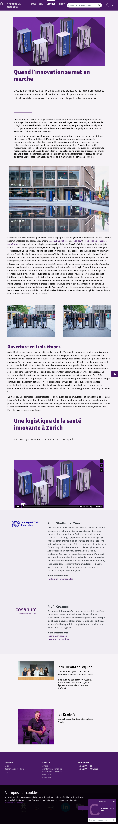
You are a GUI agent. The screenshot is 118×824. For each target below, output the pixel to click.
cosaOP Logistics (58, 241)
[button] (114, 374)
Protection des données (51, 772)
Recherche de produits (14, 769)
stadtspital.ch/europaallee (60, 579)
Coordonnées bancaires (51, 769)
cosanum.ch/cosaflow (58, 639)
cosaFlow (77, 241)
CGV (43, 781)
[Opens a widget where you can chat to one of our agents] (102, 810)
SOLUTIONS (37, 4)
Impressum (46, 775)
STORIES (51, 4)
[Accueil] (1, 3)
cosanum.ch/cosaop (57, 636)
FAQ (6, 772)
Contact (45, 766)
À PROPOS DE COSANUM (14, 5)
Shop (62, 4)
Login (7, 766)
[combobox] (84, 5)
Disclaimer (46, 778)
